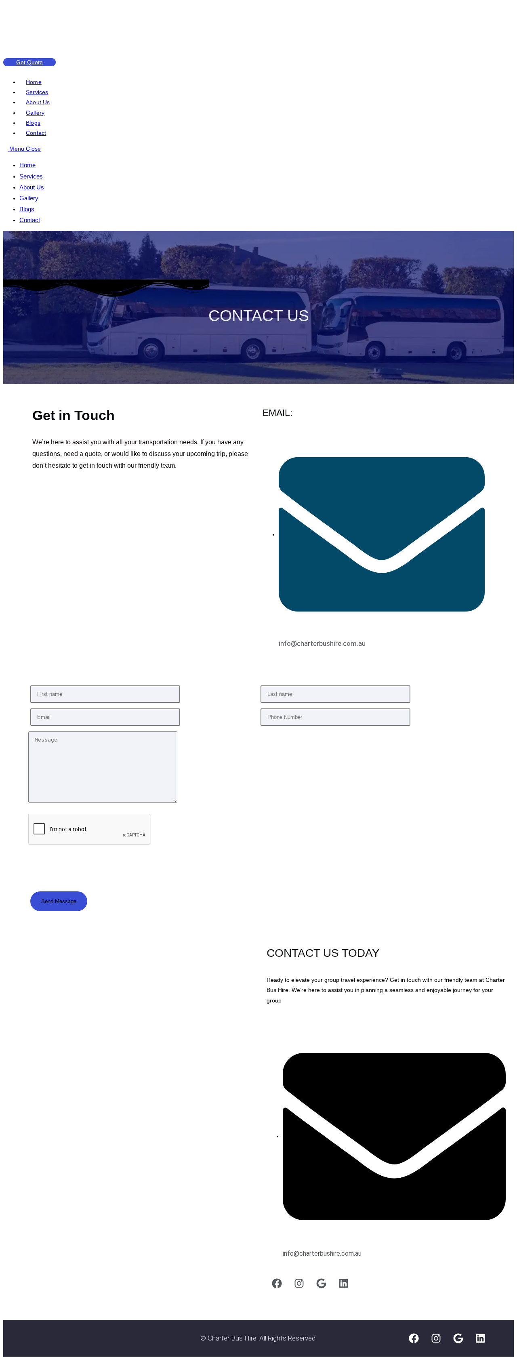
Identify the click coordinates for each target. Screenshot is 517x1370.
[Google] (321, 1283)
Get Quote (29, 62)
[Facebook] (277, 1283)
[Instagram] (299, 1283)
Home (27, 165)
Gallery (28, 198)
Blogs (26, 209)
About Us (31, 187)
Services (31, 176)
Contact (29, 219)
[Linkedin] (343, 1283)
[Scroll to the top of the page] (5, 1361)
